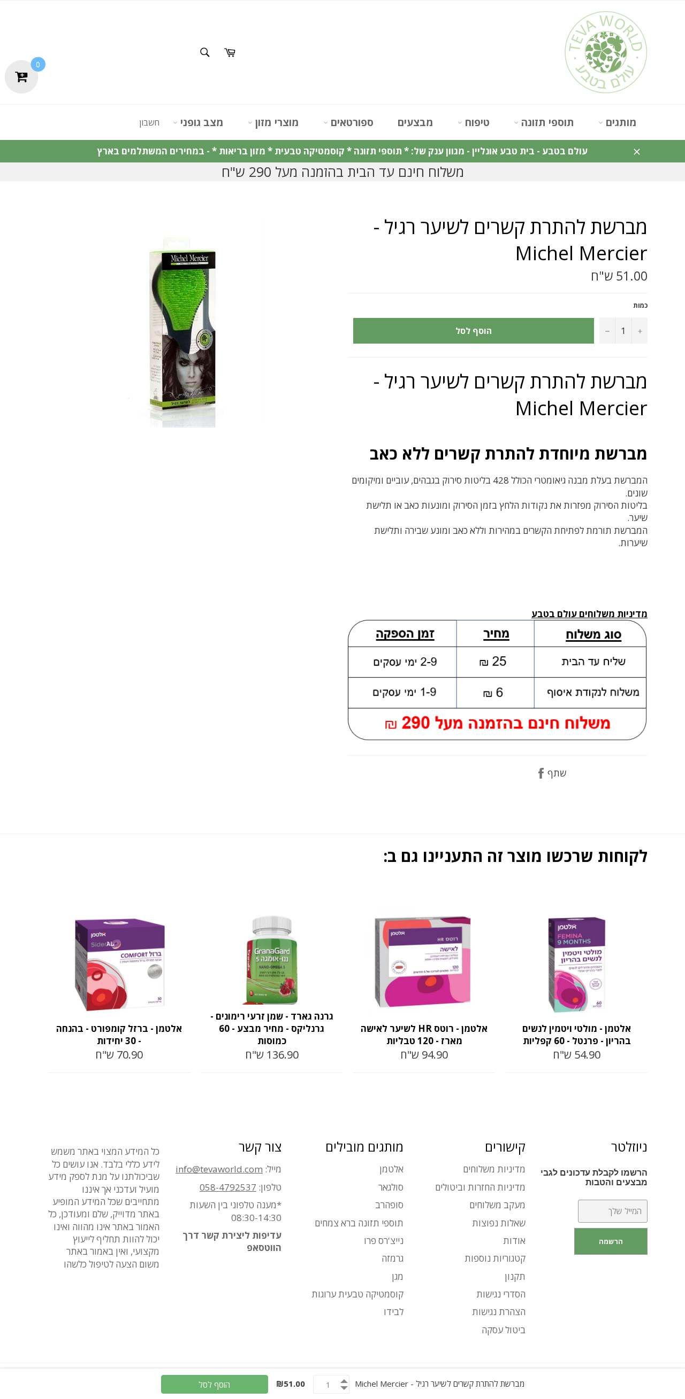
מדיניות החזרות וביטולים (480, 1187)
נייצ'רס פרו (384, 1240)
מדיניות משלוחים (494, 1169)
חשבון (149, 122)
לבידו (394, 1311)
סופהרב (389, 1205)
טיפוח (476, 122)
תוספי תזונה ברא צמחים (359, 1223)
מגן (398, 1276)
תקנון (515, 1276)
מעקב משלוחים (497, 1205)
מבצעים (415, 122)
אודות (514, 1240)
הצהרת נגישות (499, 1311)
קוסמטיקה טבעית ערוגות (357, 1294)
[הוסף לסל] (181, 897)
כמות (640, 305)
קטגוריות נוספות (495, 1258)
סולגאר (391, 1187)
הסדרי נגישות (501, 1294)
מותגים (620, 122)
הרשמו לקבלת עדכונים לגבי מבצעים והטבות (594, 1177)
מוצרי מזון (276, 122)
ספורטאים (351, 122)
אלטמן (391, 1169)
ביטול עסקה (504, 1330)
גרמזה (393, 1258)
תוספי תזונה (546, 122)
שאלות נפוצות (499, 1223)
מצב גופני (201, 122)
